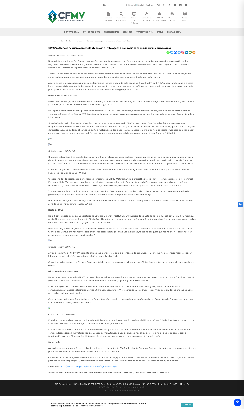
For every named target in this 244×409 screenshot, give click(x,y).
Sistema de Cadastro (134, 20)
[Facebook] (175, 52)
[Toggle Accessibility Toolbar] (237, 402)
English (140, 5)
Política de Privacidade (92, 406)
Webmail (150, 5)
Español (132, 5)
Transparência (144, 32)
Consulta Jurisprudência (159, 19)
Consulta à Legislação (146, 19)
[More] (193, 52)
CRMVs (160, 32)
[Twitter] (179, 52)
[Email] (190, 52)
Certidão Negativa (108, 19)
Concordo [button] (187, 404)
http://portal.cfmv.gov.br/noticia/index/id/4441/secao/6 (88, 366)
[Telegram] (171, 52)
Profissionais (111, 32)
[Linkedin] (186, 52)
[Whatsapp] (168, 52)
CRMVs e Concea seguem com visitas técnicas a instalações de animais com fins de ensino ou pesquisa (109, 47)
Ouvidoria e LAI (172, 19)
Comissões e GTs (91, 32)
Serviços (127, 32)
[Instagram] (182, 52)
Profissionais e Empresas (121, 19)
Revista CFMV (185, 19)
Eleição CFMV (174, 32)
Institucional (71, 32)
